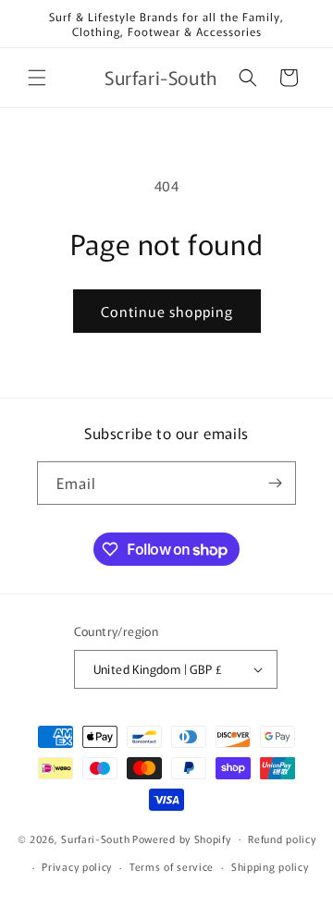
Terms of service (172, 866)
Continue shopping (167, 311)
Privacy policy (77, 866)
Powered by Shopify (181, 837)
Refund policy (281, 838)
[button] (37, 77)
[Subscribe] (274, 483)
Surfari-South (95, 837)
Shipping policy (270, 866)
